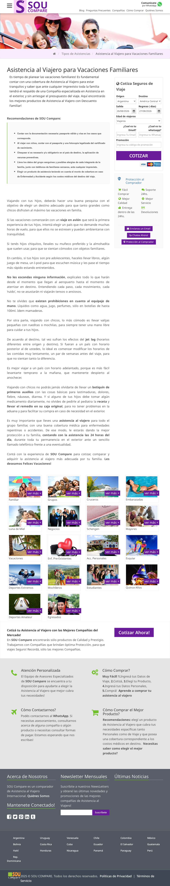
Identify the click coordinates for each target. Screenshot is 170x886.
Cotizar (138, 156)
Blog (81, 10)
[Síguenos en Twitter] (15, 817)
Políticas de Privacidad (116, 876)
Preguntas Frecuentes (98, 10)
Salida (119, 106)
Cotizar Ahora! (134, 632)
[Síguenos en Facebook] (9, 817)
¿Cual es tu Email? (129, 128)
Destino (143, 96)
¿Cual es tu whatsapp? (154, 128)
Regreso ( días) (147, 106)
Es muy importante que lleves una (48, 420)
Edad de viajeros (126, 116)
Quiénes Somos (154, 10)
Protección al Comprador (140, 241)
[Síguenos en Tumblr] (33, 817)
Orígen (120, 96)
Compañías (118, 10)
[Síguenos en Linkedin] (27, 817)
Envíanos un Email (140, 228)
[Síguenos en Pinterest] (21, 817)
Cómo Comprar (135, 10)
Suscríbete (101, 812)
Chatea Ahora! (140, 235)
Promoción (122, 140)
